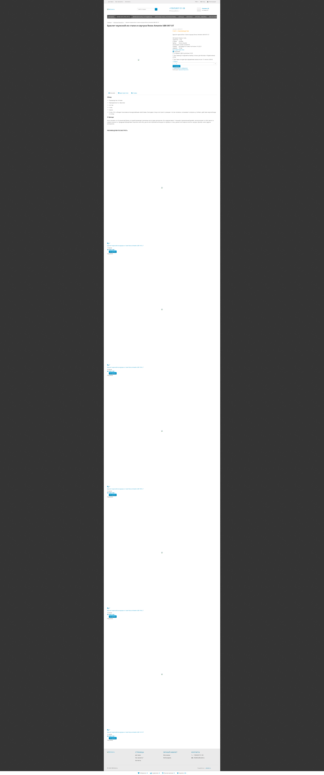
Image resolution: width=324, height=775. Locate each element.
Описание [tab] (112, 93)
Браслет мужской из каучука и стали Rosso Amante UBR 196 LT (125, 610)
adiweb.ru (208, 768)
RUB (196, 1)
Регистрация (212, 1)
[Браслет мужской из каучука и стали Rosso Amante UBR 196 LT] (162, 552)
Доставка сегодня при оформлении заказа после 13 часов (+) (193, 59)
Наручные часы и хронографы (165, 17)
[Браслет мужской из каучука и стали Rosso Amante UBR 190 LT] (162, 309)
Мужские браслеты (123, 17)
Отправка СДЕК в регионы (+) (183, 53)
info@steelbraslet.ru (199, 758)
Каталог (111, 17)
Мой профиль (167, 758)
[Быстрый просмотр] (109, 243)
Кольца (181, 17)
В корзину (176, 66)
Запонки (189, 17)
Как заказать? (119, 1)
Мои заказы (166, 755)
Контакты (127, 1)
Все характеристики (178, 50)
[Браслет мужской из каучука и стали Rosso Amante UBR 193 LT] (162, 187)
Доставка (110, 1)
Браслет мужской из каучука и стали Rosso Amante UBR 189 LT (125, 489)
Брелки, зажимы (200, 17)
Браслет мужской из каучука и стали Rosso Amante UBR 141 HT (125, 732)
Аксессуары (213, 17)
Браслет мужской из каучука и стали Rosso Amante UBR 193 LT (125, 245)
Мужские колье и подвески (142, 17)
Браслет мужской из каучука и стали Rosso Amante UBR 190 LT (125, 367)
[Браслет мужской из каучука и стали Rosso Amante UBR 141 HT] (162, 674)
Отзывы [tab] (134, 93)
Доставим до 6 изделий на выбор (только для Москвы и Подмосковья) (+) (194, 56)
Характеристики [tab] (123, 93)
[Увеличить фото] (108, 243)
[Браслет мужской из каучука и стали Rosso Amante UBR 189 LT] (162, 431)
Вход (203, 1)
